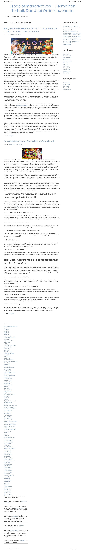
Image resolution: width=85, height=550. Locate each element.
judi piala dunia (7, 492)
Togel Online (66, 88)
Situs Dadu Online (19, 508)
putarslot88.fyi (7, 380)
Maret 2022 (66, 73)
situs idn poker (7, 443)
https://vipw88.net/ (8, 359)
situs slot (6, 434)
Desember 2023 (67, 56)
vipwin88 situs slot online (22, 105)
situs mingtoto (7, 451)
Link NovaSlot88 (8, 374)
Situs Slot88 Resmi (8, 446)
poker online (7, 356)
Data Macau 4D (8, 352)
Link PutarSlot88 (8, 378)
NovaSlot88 (7, 383)
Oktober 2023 (66, 59)
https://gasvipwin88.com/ (10, 408)
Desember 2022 (67, 71)
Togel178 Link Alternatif (10, 401)
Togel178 (6, 397)
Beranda (7, 16)
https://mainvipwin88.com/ (10, 405)
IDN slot (6, 386)
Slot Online (66, 86)
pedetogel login (8, 480)
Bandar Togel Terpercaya (10, 421)
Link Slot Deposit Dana (9, 372)
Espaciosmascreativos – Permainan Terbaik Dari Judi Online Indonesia (43, 8)
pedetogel (6, 483)
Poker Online (66, 84)
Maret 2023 (66, 66)
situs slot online (8, 440)
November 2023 (67, 57)
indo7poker (7, 445)
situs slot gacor (8, 412)
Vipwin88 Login (8, 472)
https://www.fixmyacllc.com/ (11, 361)
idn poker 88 (7, 416)
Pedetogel (6, 496)
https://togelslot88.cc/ (9, 394)
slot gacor (17, 206)
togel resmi (7, 478)
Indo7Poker (7, 342)
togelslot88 (7, 456)
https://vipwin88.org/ (9, 367)
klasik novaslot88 (8, 442)
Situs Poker (7, 328)
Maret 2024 (66, 54)
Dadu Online (7, 348)
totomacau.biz (7, 413)
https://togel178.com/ (9, 437)
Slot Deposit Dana (8, 458)
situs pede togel (8, 431)
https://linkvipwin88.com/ (10, 407)
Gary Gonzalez (19, 34)
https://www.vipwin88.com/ (10, 326)
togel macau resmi (8, 393)
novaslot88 (6, 339)
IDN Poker (15, 516)
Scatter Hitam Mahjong (10, 448)
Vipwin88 (6, 399)
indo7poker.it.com (8, 450)
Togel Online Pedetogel (10, 429)
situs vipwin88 (7, 453)
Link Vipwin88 (7, 371)
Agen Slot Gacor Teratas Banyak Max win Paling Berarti (29, 141)
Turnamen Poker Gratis (10, 345)
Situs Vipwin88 (7, 491)
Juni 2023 (65, 62)
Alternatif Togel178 (9, 475)
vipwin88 (6, 404)
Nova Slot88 (7, 377)
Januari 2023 (66, 69)
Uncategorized (11, 135)
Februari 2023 (66, 68)
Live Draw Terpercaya (9, 426)
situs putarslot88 (8, 418)
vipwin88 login (7, 396)
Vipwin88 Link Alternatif (10, 424)
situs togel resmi (8, 410)
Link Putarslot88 (8, 486)
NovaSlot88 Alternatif (9, 375)
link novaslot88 (8, 391)
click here (6, 329)
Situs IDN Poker (8, 347)
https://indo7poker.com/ (10, 336)
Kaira (13, 549)
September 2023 (67, 61)
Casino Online (24, 16)
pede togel (6, 350)
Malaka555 (6, 388)
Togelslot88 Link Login (9, 337)
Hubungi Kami (15, 16)
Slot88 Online (7, 369)
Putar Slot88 (7, 363)
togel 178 (6, 331)
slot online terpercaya (9, 423)
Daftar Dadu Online (9, 353)
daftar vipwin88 (8, 402)
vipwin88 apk (7, 489)
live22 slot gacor (8, 454)
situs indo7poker (8, 415)
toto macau (7, 473)
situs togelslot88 (8, 420)
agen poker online (8, 340)
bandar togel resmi (8, 427)
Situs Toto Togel (8, 390)
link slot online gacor (9, 439)
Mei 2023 (65, 64)
